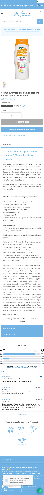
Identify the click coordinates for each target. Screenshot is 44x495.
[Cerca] (40, 21)
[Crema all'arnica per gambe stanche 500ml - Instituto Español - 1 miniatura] (4, 84)
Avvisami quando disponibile (22, 129)
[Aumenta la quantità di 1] (18, 115)
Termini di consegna (9, 334)
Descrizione (7, 144)
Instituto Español (9, 99)
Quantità (3, 110)
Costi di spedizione (9, 328)
